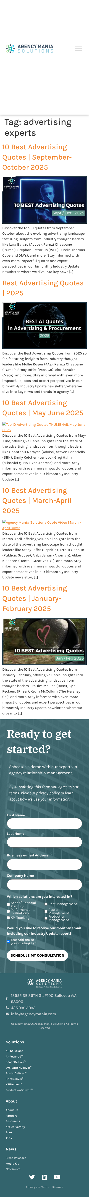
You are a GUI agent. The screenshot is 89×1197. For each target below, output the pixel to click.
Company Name (20, 875)
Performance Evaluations (20, 911)
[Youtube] (57, 1177)
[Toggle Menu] (78, 48)
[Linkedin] (44, 1177)
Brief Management (62, 904)
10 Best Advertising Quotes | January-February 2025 (34, 598)
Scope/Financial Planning (23, 904)
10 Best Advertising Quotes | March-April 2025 (37, 500)
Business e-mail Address (28, 855)
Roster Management (58, 911)
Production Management (58, 918)
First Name (16, 815)
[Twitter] (32, 1177)
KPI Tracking (20, 917)
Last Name (15, 833)
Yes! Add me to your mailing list (23, 941)
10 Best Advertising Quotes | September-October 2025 (37, 157)
